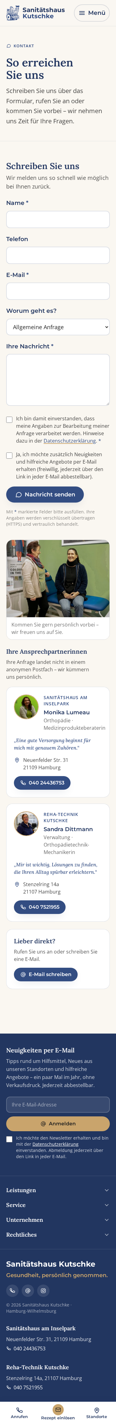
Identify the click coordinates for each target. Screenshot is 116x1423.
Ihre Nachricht (30, 346)
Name (17, 202)
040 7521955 (44, 907)
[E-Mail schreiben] (28, 1291)
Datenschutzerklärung (70, 440)
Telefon (17, 239)
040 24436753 (46, 783)
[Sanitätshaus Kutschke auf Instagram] (43, 1291)
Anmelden (62, 1124)
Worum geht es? (31, 310)
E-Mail (17, 274)
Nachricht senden (50, 494)
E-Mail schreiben (50, 974)
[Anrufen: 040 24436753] (12, 1291)
